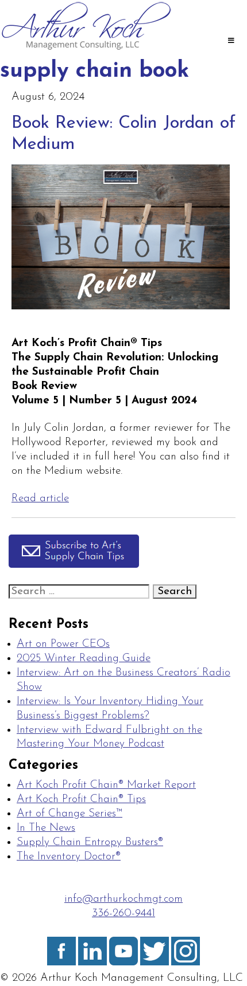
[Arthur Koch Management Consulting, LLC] (86, 49)
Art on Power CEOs (63, 644)
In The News (46, 828)
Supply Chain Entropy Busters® (90, 842)
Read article (40, 498)
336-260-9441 (123, 913)
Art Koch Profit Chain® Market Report (106, 785)
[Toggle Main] (231, 42)
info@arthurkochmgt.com (123, 899)
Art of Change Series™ (69, 813)
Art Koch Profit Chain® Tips (81, 799)
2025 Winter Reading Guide (83, 658)
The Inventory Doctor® (69, 856)
